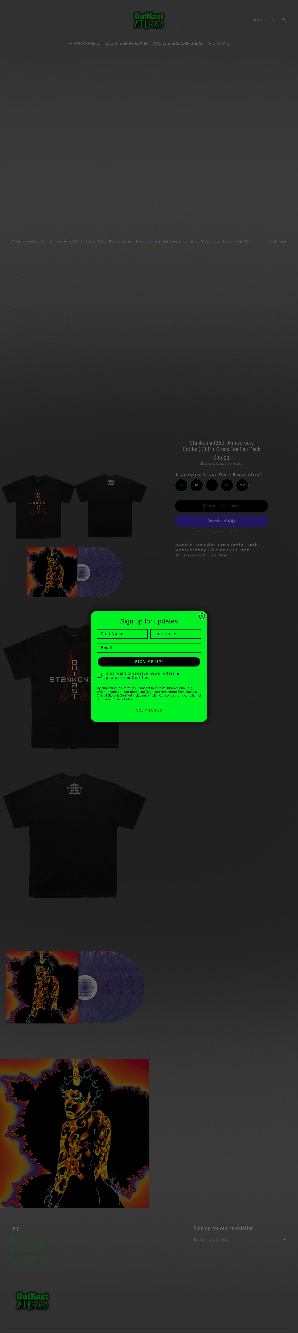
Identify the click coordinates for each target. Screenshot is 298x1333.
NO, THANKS (149, 710)
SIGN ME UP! (149, 662)
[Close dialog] (202, 616)
